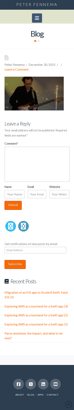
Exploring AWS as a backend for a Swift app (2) (36, 315)
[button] (37, 18)
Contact (53, 394)
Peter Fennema (36, 4)
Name (8, 187)
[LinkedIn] (23, 226)
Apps (40, 394)
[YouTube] (55, 384)
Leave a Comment (17, 69)
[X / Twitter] (30, 384)
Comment (11, 143)
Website (54, 187)
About (19, 394)
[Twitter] (10, 226)
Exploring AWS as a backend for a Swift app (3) (36, 306)
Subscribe (15, 264)
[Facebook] (18, 384)
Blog (31, 394)
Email (31, 187)
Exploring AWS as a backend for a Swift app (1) (36, 324)
